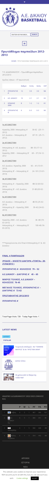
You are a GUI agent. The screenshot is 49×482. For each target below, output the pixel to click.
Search (34, 34)
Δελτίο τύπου (20, 361)
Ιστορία (25, 462)
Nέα (25, 467)
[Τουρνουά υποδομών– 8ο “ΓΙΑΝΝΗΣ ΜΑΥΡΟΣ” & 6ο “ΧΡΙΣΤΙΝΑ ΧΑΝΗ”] (9, 350)
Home (13, 61)
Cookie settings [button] (22, 478)
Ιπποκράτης (12, 430)
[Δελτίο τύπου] (9, 364)
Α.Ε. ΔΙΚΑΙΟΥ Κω (11, 420)
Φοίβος (13, 412)
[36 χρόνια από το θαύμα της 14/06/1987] (9, 377)
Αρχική (25, 458)
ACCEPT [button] (34, 478)
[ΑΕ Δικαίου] (24, 17)
